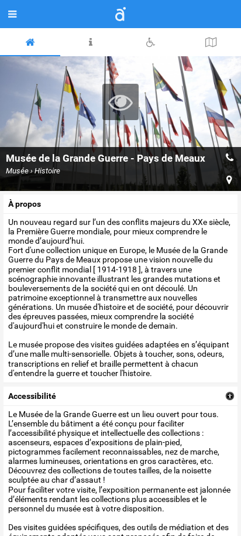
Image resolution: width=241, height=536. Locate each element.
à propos (24, 204)
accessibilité (32, 396)
